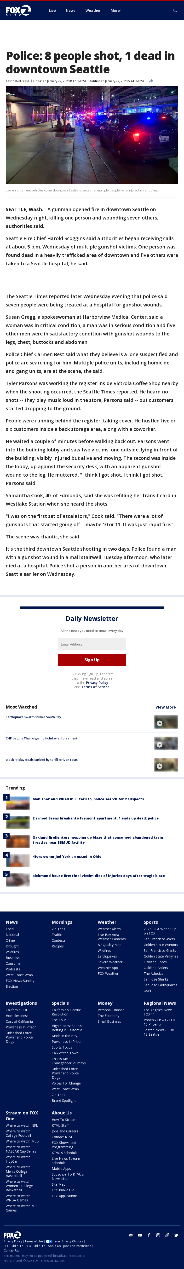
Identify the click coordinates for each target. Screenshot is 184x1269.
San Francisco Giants (160, 950)
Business (13, 957)
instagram (158, 1235)
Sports (151, 922)
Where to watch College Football (18, 1133)
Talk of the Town (65, 1053)
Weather (107, 922)
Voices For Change (66, 1083)
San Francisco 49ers (159, 939)
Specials (60, 1003)
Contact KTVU (63, 1137)
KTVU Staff (60, 1125)
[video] (166, 722)
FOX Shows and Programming (64, 1144)
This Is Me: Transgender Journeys (69, 1060)
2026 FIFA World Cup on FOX (160, 931)
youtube (140, 1235)
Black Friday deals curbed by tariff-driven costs (42, 759)
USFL (148, 990)
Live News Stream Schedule (66, 1160)
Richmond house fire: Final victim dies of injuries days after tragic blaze (99, 875)
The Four (59, 1020)
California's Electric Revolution (66, 1012)
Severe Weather (110, 962)
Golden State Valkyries (161, 956)
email (131, 1235)
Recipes (58, 946)
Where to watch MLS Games (22, 1208)
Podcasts (13, 969)
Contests (59, 940)
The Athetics (153, 973)
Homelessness (17, 1015)
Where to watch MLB (22, 1141)
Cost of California (19, 1021)
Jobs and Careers (65, 1131)
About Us (62, 1113)
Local (10, 929)
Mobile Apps (61, 1168)
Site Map (58, 1184)
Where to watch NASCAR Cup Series (21, 1149)
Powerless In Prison (21, 1027)
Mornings (62, 922)
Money (105, 1003)
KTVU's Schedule (65, 1152)
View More (165, 707)
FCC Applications (65, 1196)
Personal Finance (111, 1010)
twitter (176, 1235)
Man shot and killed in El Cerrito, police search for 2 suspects (88, 799)
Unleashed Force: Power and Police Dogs (19, 1037)
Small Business (109, 1021)
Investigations (21, 1003)
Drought (12, 946)
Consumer (14, 963)
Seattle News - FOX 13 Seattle (159, 1032)
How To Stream (64, 1119)
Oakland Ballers (156, 967)
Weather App (108, 967)
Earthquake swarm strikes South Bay (33, 717)
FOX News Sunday (20, 980)
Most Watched (21, 707)
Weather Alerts (109, 929)
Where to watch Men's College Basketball (18, 1171)
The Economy (108, 1015)
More (115, 10)
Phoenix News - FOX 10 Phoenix (160, 1022)
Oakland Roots (155, 962)
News (12, 922)
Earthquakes (107, 956)
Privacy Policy (97, 682)
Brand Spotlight (64, 1100)
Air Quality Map (109, 944)
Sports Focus (62, 1047)
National (12, 934)
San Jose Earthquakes (160, 985)
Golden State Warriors (161, 944)
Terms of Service (95, 687)
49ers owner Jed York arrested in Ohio (67, 856)
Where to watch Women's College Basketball (19, 1185)
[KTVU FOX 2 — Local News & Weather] (21, 10)
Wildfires (12, 952)
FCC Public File (63, 1190)
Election (12, 986)
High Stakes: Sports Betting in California (67, 1027)
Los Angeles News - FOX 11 (159, 1012)
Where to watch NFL (22, 1125)
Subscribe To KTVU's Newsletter (68, 1176)
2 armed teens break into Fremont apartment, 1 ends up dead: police (96, 818)
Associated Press (17, 81)
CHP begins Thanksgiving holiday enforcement (41, 738)
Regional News (160, 1003)
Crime (10, 940)
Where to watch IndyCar (18, 1159)
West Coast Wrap (19, 975)
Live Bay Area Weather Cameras (112, 936)
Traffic (57, 934)
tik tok (167, 1235)
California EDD (17, 1010)
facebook (149, 1235)
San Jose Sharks (156, 979)
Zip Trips (58, 929)
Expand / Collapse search (175, 10)
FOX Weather (108, 973)
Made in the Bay (64, 1035)
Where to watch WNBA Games (18, 1198)
